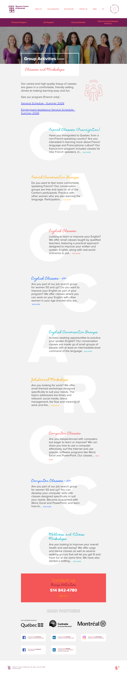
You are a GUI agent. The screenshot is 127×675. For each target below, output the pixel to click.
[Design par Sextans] (117, 668)
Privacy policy (17, 668)
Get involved (69, 9)
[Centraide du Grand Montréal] (60, 621)
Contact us (83, 9)
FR (103, 9)
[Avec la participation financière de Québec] (32, 621)
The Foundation (53, 9)
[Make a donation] (114, 9)
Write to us (63, 596)
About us (38, 9)
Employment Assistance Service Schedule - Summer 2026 (48, 111)
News (95, 9)
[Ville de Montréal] (92, 621)
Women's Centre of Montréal (18, 9)
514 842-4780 (63, 590)
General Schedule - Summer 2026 (42, 103)
